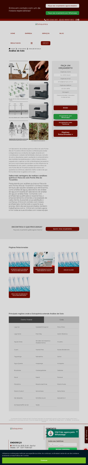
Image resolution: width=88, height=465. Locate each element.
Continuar (44, 460)
